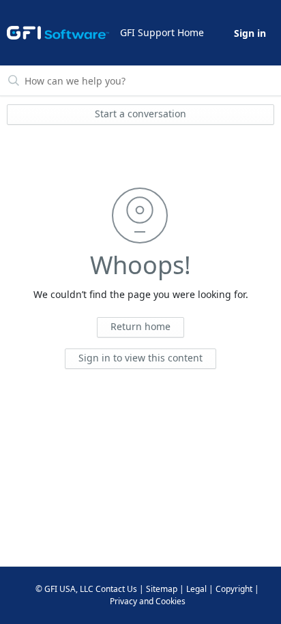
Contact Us (116, 589)
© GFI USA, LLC (64, 589)
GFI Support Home (162, 32)
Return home (140, 326)
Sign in (250, 33)
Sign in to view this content (140, 357)
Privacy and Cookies (148, 601)
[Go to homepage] (58, 33)
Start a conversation (140, 113)
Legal (196, 589)
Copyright (234, 589)
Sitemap (161, 589)
